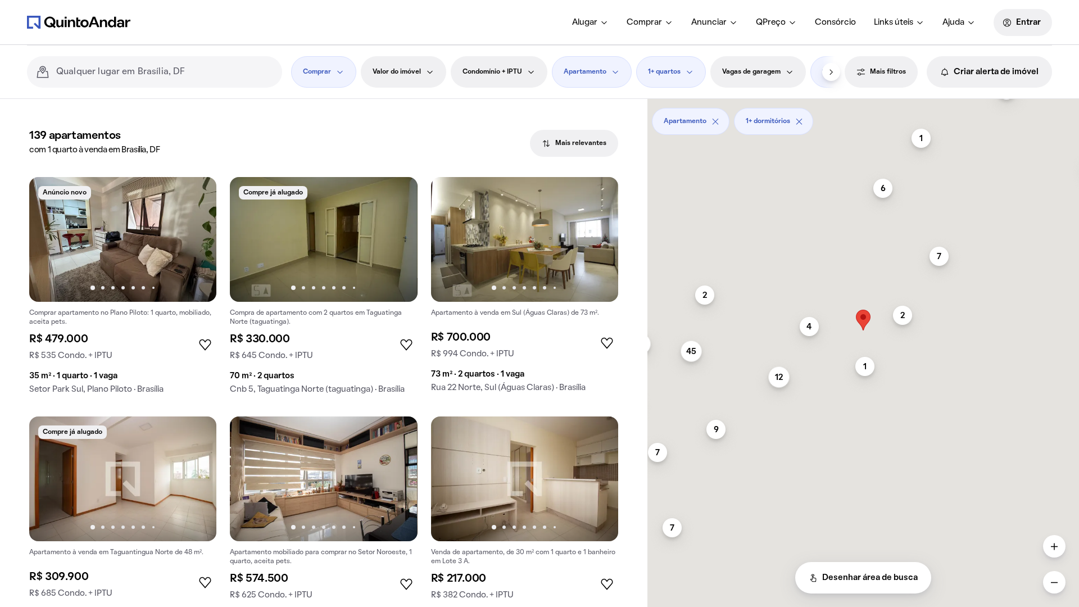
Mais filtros (888, 72)
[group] (122, 290)
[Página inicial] (78, 22)
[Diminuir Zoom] (1054, 582)
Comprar (644, 22)
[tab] (574, 143)
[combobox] (164, 72)
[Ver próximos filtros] (831, 72)
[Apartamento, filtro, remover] (715, 121)
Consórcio (835, 22)
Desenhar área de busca (870, 578)
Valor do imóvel (397, 72)
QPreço (771, 22)
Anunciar (709, 22)
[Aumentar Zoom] (1054, 546)
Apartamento (585, 72)
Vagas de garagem (751, 72)
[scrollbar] (863, 117)
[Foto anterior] (49, 239)
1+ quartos (664, 72)
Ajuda (953, 22)
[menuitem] (590, 22)
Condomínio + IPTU (492, 72)
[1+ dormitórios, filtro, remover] (799, 121)
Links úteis (893, 22)
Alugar (584, 22)
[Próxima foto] (196, 239)
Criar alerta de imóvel (996, 72)
